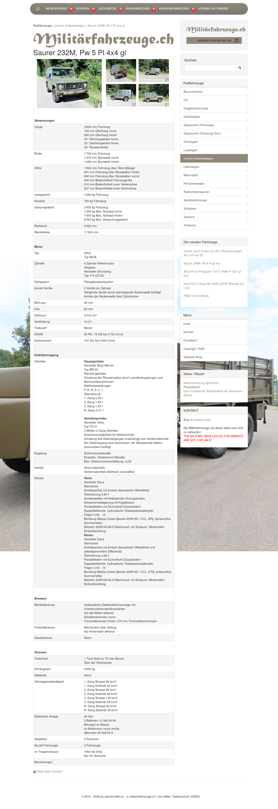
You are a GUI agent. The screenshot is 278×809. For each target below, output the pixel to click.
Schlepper (190, 208)
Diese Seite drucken (49, 771)
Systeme (189, 217)
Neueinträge (56, 8)
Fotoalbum (190, 340)
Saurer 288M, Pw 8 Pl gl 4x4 (202, 263)
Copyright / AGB (194, 349)
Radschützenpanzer (196, 192)
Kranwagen (191, 142)
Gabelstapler (192, 116)
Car (186, 100)
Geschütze (108, 8)
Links (187, 323)
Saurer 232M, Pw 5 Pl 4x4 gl (106, 25)
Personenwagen (194, 183)
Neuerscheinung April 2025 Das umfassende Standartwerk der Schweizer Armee (213, 389)
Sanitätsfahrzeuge (195, 200)
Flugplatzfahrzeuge (196, 108)
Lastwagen (191, 150)
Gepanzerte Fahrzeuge (199, 125)
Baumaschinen (193, 91)
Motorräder (191, 175)
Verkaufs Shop (193, 357)
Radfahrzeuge (138, 8)
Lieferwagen (191, 167)
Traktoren (190, 225)
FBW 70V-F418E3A (196, 296)
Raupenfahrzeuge (174, 8)
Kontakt (188, 332)
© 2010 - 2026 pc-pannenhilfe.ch (102, 796)
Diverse (83, 8)
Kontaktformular (200, 420)
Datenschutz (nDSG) (186, 796)
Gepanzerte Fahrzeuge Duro (202, 133)
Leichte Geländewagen (69, 25)
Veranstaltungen (213, 8)
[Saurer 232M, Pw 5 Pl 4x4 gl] (69, 83)
